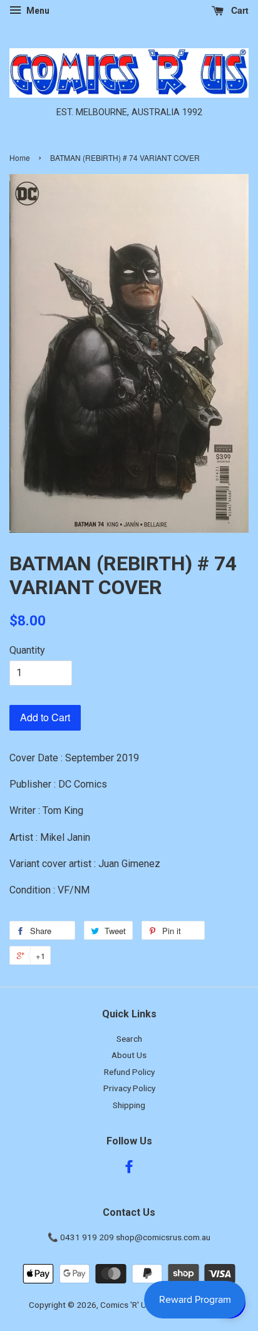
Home (19, 157)
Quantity (27, 650)
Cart (239, 10)
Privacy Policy (129, 1088)
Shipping (129, 1105)
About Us (129, 1055)
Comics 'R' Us (125, 1305)
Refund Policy (129, 1072)
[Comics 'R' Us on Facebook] (129, 1169)
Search (129, 1039)
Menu (36, 11)
